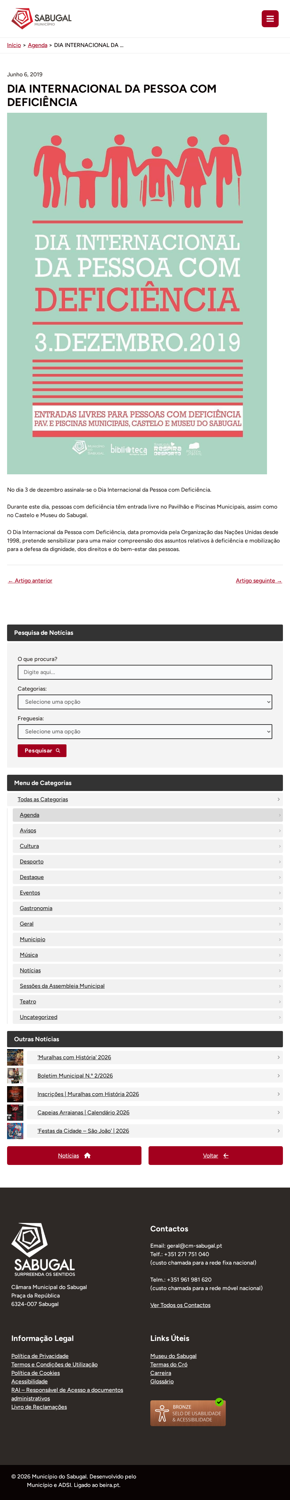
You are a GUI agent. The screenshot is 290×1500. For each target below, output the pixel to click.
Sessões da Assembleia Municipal (62, 986)
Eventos (30, 892)
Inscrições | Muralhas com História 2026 (88, 1094)
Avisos (28, 830)
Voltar (210, 1155)
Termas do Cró (168, 1364)
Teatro (28, 1001)
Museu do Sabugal (173, 1356)
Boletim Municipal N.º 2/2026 (75, 1075)
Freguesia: (31, 718)
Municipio (32, 939)
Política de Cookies (35, 1373)
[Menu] (270, 18)
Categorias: (32, 688)
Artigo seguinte (259, 581)
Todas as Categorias (43, 799)
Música (29, 954)
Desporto (32, 861)
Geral (27, 923)
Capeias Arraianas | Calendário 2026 (83, 1112)
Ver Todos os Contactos (180, 1305)
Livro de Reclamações (39, 1407)
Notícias (30, 970)
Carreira (160, 1373)
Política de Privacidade (40, 1356)
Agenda (29, 814)
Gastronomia (36, 908)
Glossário (162, 1381)
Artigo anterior (30, 581)
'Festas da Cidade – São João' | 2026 (83, 1130)
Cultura (29, 846)
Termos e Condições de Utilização (54, 1364)
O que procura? (37, 659)
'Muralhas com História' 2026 (74, 1057)
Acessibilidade (29, 1381)
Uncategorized (38, 1017)
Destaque (32, 877)
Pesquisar (38, 750)
